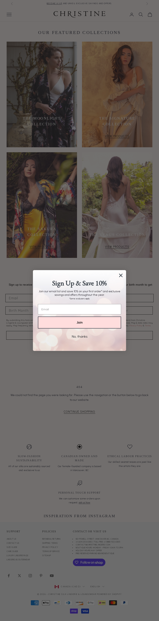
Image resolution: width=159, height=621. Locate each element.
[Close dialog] (120, 275)
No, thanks (79, 336)
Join (80, 322)
